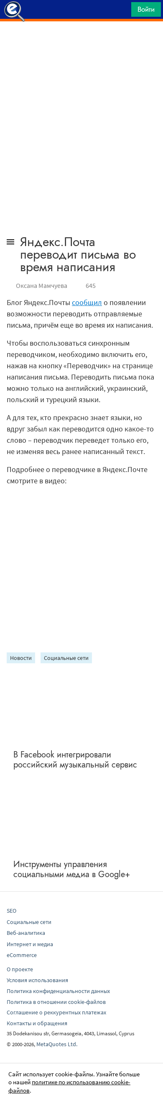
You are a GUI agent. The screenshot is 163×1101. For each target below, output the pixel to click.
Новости (21, 658)
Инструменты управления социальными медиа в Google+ (71, 869)
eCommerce (22, 955)
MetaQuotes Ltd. (56, 1044)
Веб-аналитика (26, 933)
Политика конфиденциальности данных (58, 991)
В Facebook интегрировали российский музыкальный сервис (75, 760)
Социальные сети (66, 658)
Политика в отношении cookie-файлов (56, 1002)
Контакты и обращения (37, 1023)
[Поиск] (122, 11)
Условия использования (37, 980)
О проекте (20, 969)
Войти (146, 9)
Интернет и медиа (30, 944)
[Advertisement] (81, 42)
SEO (11, 910)
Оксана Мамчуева (41, 285)
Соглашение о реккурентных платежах (56, 1012)
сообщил (87, 302)
